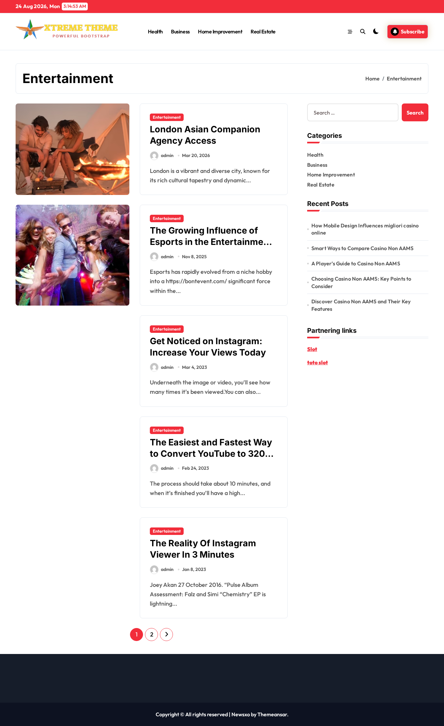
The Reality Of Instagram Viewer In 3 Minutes (203, 549)
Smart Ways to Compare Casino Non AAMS (362, 248)
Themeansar (272, 714)
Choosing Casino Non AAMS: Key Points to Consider (361, 282)
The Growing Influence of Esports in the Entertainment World (211, 242)
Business (180, 31)
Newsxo (240, 714)
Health (155, 31)
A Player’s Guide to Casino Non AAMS (355, 263)
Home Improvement (220, 31)
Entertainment (167, 117)
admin (167, 155)
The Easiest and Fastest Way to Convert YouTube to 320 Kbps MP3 (211, 453)
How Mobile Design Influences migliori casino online (365, 229)
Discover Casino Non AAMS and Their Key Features (361, 305)
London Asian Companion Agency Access (205, 135)
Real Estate (263, 31)
